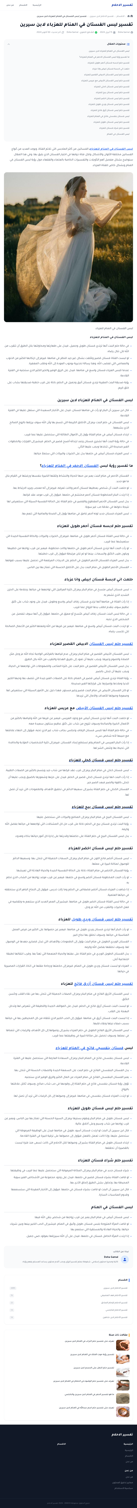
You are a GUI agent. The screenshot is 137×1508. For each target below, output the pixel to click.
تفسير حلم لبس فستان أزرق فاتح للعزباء (110, 110)
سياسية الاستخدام (124, 1488)
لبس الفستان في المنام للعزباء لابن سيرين (109, 51)
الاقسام (23, 5)
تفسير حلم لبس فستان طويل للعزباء (111, 122)
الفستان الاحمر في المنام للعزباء (70, 466)
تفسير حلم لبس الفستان (111, 644)
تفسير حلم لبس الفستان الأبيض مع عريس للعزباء (105, 81)
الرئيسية (37, 5)
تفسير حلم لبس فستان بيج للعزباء (112, 93)
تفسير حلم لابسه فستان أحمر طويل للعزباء (108, 63)
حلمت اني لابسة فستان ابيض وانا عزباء (110, 69)
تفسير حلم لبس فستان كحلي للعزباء (111, 87)
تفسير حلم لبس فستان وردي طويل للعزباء (109, 104)
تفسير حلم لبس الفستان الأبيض (104, 709)
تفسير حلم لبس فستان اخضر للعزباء (111, 99)
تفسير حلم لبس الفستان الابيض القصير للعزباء (106, 75)
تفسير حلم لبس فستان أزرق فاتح (103, 984)
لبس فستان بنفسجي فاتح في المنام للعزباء (108, 116)
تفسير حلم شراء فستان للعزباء (114, 128)
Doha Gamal (124, 32)
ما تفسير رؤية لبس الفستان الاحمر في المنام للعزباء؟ (104, 57)
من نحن (10, 5)
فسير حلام (122, 5)
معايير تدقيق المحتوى (122, 1483)
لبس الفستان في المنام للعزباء (111, 149)
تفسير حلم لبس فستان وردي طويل (102, 920)
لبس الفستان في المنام (118, 134)
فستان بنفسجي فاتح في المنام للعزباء (89, 1049)
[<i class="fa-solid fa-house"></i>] (130, 16)
